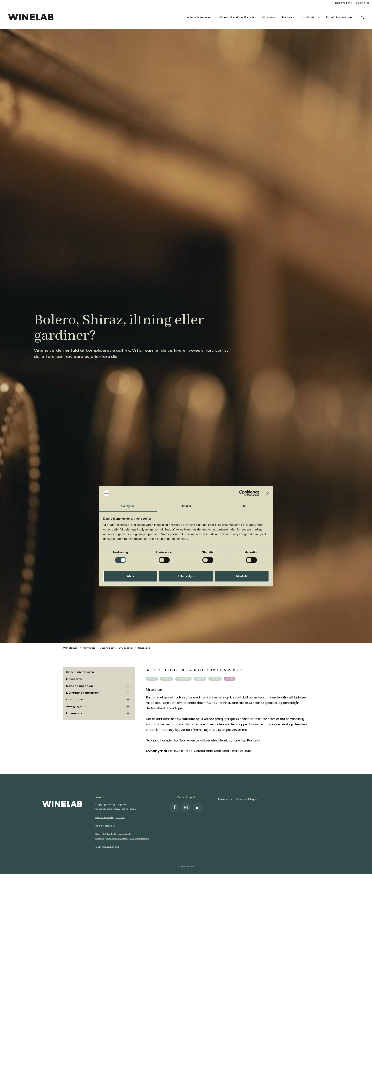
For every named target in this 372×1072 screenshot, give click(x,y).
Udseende (74, 713)
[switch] (164, 560)
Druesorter (74, 679)
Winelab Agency (117, 838)
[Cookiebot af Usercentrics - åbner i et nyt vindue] (242, 493)
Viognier (200, 678)
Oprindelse (74, 699)
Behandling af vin (79, 686)
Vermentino (183, 678)
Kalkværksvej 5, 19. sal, (110, 817)
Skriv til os (363, 2)
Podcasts (288, 17)
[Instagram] (186, 807)
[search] (362, 17)
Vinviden (268, 17)
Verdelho (166, 678)
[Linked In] (197, 807)
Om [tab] (244, 506)
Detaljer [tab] (186, 506)
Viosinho (215, 678)
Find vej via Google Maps (237, 799)
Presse (99, 838)
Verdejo (152, 678)
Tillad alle (241, 576)
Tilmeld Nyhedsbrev (339, 17)
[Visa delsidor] (128, 686)
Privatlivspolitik (139, 838)
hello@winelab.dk (119, 834)
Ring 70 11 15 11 (344, 2)
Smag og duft (76, 706)
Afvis (130, 576)
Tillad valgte (186, 576)
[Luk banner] (267, 493)
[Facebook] (174, 807)
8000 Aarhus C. (105, 825)
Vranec (229, 678)
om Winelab (309, 17)
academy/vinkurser (197, 17)
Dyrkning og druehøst (82, 692)
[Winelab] (32, 17)
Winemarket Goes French (236, 17)
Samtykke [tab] (128, 506)
